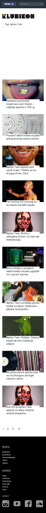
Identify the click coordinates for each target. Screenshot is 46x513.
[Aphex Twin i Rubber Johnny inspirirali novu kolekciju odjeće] (23, 327)
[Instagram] (5, 504)
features (6, 478)
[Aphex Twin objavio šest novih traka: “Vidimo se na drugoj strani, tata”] (23, 156)
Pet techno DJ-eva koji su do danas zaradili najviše (21, 203)
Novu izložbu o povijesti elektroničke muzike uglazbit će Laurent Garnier (22, 271)
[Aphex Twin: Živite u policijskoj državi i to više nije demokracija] (23, 223)
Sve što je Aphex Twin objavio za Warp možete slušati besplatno (20, 410)
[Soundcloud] (39, 504)
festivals (6, 484)
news (9, 98)
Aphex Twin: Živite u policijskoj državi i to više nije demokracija (22, 236)
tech (4, 490)
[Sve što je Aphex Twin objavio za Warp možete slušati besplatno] (23, 396)
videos (5, 463)
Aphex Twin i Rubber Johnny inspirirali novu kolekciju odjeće (22, 340)
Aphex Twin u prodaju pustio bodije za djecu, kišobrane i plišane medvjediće (22, 306)
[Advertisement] (23, 52)
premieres (6, 455)
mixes (4, 460)
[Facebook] (28, 504)
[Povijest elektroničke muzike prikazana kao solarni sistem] (23, 125)
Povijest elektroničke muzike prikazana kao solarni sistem (22, 137)
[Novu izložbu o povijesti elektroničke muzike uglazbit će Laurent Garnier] (23, 257)
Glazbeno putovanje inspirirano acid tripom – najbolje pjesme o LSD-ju (20, 104)
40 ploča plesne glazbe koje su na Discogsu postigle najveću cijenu (22, 375)
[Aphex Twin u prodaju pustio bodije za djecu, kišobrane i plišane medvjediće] (23, 292)
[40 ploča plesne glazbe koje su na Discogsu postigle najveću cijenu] (23, 361)
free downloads (8, 457)
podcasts (6, 452)
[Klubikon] (18, 16)
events (10, 265)
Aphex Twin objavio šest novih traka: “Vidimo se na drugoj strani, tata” (21, 170)
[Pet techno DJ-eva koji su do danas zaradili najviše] (23, 191)
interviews (6, 481)
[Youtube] (17, 504)
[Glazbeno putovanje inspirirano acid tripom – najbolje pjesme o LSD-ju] (23, 90)
